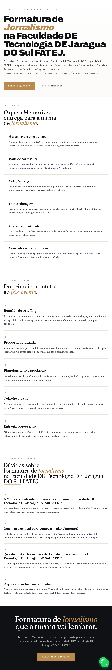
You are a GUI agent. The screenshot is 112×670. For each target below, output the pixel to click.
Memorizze (10, 9)
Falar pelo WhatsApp (56, 657)
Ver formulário (52, 86)
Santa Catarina (31, 9)
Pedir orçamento (19, 86)
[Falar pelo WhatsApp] (103, 661)
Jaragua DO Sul (94, 61)
